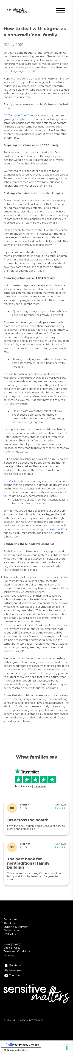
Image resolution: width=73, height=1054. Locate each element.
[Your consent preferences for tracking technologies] (66, 1048)
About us (9, 923)
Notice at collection (15, 1050)
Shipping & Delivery (16, 926)
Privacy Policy (12, 944)
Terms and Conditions (17, 951)
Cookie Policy (12, 947)
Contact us (10, 919)
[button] (60, 10)
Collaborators (11, 930)
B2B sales (10, 934)
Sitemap (9, 955)
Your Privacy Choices (26, 1044)
